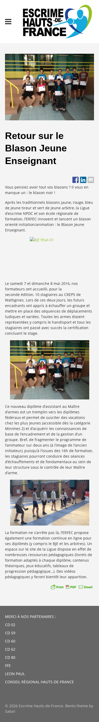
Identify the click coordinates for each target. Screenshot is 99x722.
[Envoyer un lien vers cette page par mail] (91, 180)
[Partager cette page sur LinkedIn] (83, 180)
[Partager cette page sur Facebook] (75, 180)
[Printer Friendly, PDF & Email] (71, 587)
